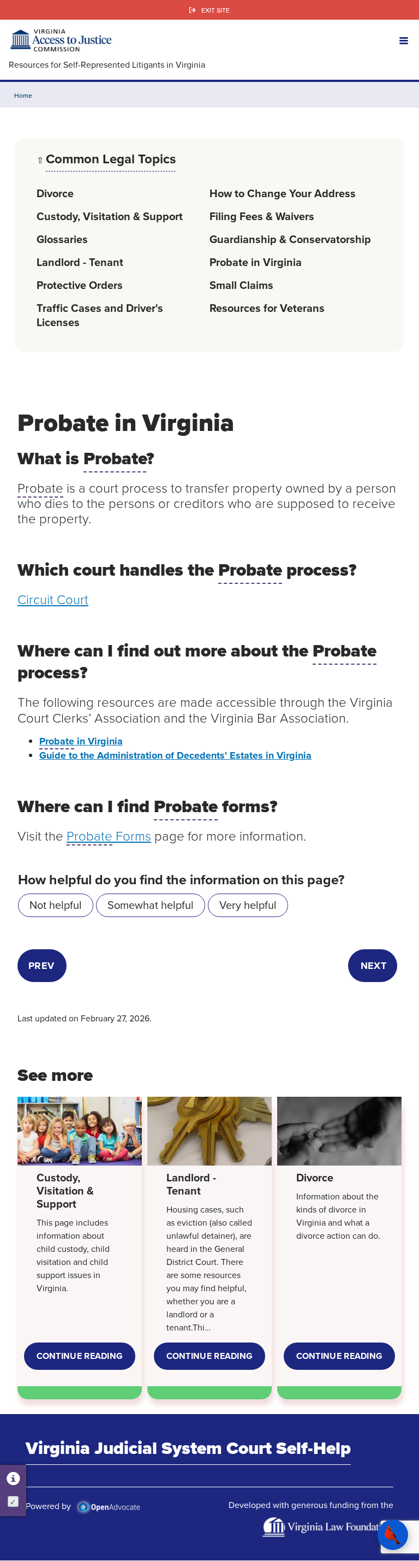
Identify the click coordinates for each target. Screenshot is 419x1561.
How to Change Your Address (283, 193)
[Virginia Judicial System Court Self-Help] (61, 40)
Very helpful (248, 905)
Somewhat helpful (150, 905)
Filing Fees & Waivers (262, 216)
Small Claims (241, 285)
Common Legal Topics (111, 159)
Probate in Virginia (256, 262)
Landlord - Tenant (80, 262)
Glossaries (62, 239)
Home (23, 95)
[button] (403, 40)
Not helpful (55, 905)
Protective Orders (80, 285)
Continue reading (86, 1360)
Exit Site (215, 10)
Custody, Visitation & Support (110, 216)
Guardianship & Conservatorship (290, 239)
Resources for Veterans (267, 308)
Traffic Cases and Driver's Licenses (100, 315)
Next (373, 966)
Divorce (55, 193)
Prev (41, 966)
